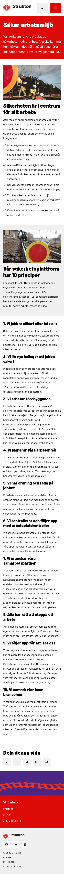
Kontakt (8, 809)
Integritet (9, 862)
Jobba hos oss (12, 821)
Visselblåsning (12, 866)
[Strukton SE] (17, 8)
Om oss (7, 815)
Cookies (8, 857)
